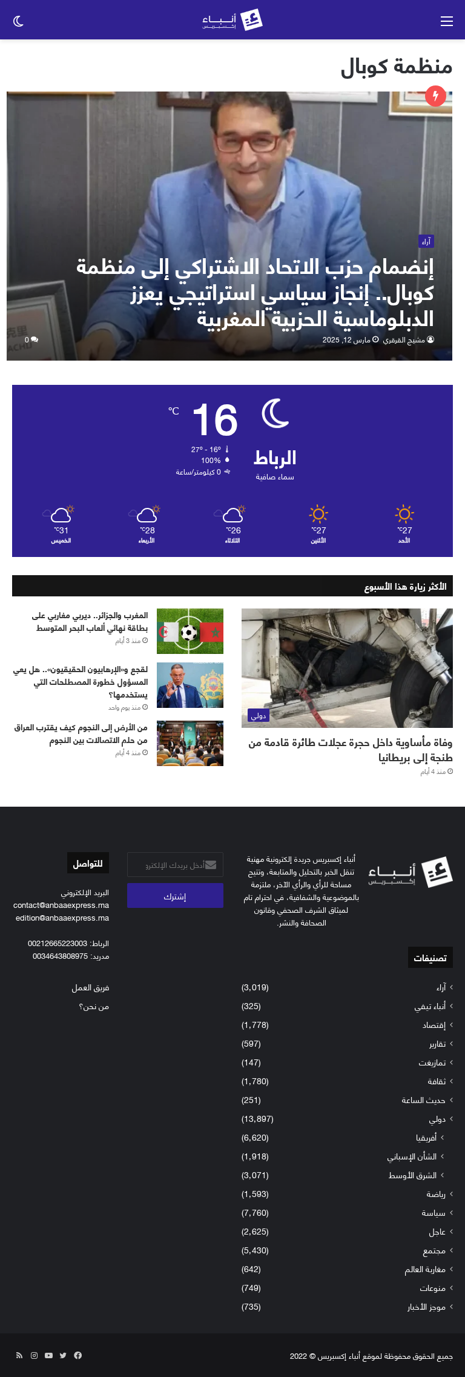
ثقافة (437, 1080)
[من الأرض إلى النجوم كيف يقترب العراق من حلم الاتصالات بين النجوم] (190, 743)
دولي (437, 1118)
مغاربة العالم (425, 1268)
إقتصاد (434, 1024)
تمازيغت (432, 1061)
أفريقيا (426, 1136)
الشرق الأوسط (413, 1174)
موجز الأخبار (426, 1305)
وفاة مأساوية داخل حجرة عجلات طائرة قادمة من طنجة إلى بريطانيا (351, 749)
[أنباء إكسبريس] (232, 19)
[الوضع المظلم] (18, 24)
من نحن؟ (94, 1005)
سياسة (434, 1211)
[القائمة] (447, 24)
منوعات (433, 1287)
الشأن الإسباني (412, 1155)
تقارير (437, 1042)
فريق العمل (90, 986)
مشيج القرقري (404, 339)
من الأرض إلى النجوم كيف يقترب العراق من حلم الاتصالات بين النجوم (81, 733)
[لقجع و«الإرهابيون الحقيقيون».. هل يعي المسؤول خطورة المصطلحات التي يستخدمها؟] (190, 685)
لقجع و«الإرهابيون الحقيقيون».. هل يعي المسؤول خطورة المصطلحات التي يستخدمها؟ (80, 681)
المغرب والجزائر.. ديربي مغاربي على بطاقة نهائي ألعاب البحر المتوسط (90, 621)
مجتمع (434, 1249)
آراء (441, 986)
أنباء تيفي (430, 1005)
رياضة (436, 1193)
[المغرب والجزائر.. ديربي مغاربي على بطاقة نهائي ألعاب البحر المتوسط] (190, 631)
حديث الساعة (424, 1099)
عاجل (437, 1230)
